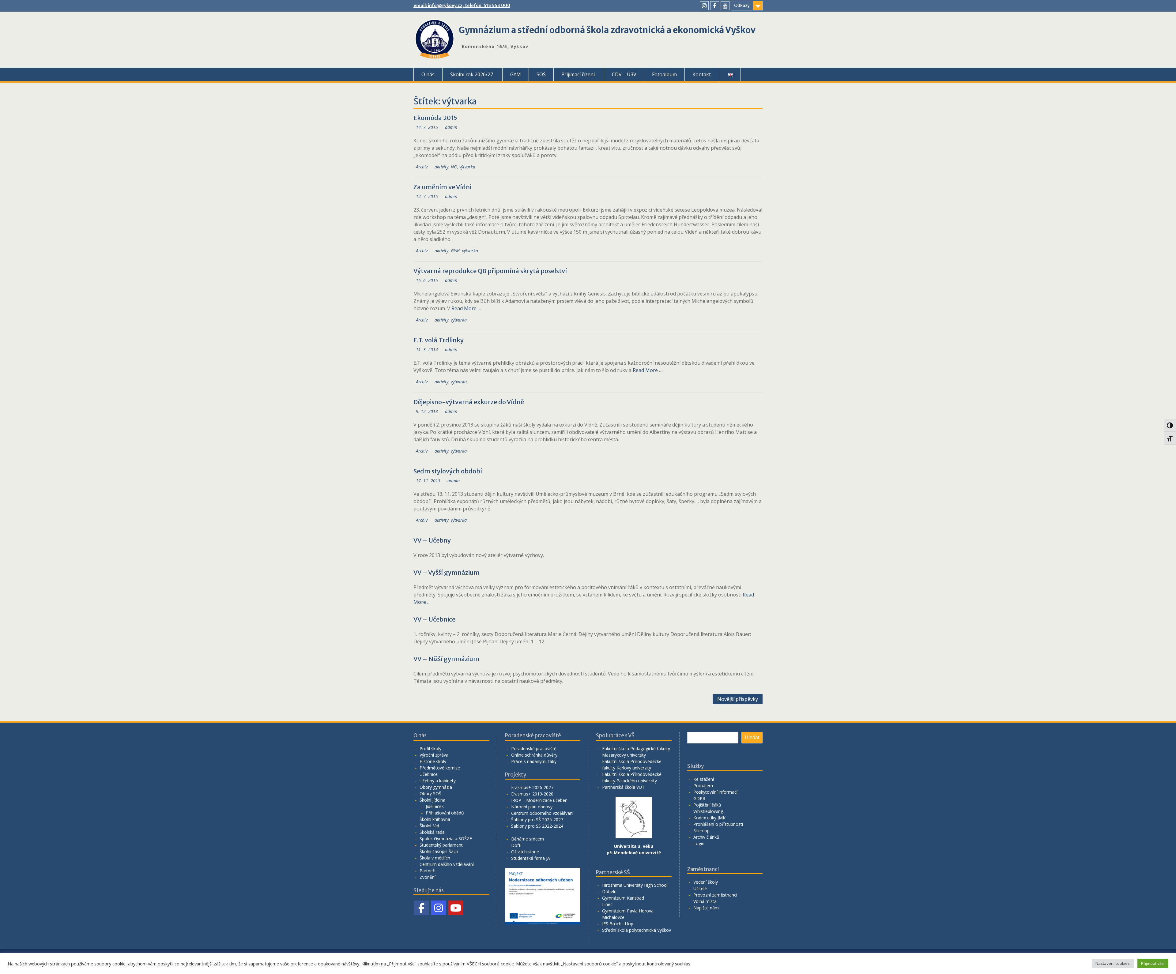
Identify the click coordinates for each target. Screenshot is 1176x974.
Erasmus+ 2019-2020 (532, 794)
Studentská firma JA (530, 858)
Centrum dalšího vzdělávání (447, 864)
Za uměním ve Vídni (442, 187)
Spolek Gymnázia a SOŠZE (446, 838)
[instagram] (704, 5)
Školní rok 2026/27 (471, 74)
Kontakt (701, 74)
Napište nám (706, 908)
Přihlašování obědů (445, 813)
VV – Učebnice (434, 619)
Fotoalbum (664, 74)
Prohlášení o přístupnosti (718, 824)
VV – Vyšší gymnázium (446, 572)
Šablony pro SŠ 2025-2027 (537, 819)
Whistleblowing (708, 811)
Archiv (422, 167)
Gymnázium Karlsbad (623, 898)
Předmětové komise (440, 768)
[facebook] (714, 5)
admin (451, 127)
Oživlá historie (525, 852)
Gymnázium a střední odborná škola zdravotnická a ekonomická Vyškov (607, 30)
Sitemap (701, 830)
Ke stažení (703, 779)
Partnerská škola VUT (623, 787)
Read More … (466, 308)
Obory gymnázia (436, 787)
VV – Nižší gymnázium (446, 659)
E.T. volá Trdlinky (438, 340)
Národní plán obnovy (531, 807)
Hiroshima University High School (635, 885)
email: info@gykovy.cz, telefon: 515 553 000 (461, 5)
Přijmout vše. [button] (1153, 963)
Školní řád (429, 826)
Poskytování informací (715, 792)
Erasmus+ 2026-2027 (532, 787)
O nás (428, 74)
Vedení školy (705, 882)
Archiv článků (706, 837)
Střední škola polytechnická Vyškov (636, 930)
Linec (607, 904)
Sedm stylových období (447, 471)
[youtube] (725, 5)
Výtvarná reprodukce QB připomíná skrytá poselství (490, 271)
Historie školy (433, 761)
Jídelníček (435, 806)
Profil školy (430, 748)
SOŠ (541, 74)
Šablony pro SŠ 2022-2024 (537, 826)
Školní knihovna (435, 819)
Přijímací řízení (578, 74)
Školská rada (432, 832)
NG (454, 167)
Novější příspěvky (737, 699)
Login (698, 843)
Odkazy (742, 5)
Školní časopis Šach (439, 851)
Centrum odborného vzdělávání (542, 813)
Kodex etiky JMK (709, 818)
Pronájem (703, 785)
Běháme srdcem (527, 839)
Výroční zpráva (434, 755)
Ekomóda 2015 (435, 118)
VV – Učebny (432, 540)
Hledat (752, 737)
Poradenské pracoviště (533, 748)
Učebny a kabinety (438, 781)
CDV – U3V (624, 74)
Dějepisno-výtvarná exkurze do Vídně (468, 402)
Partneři (427, 871)
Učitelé (700, 888)
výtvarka (467, 167)
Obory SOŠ (430, 793)
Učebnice (429, 774)
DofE (516, 845)
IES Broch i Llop (617, 924)
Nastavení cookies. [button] (1113, 963)
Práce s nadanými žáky (533, 761)
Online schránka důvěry (534, 755)
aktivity (441, 167)
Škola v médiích (435, 858)
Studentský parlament (441, 845)
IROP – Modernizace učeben (539, 800)
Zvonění (427, 877)
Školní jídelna (432, 800)
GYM (515, 74)
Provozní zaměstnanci (715, 895)
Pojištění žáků (707, 805)
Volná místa (705, 901)
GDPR (699, 798)
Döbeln (609, 891)
